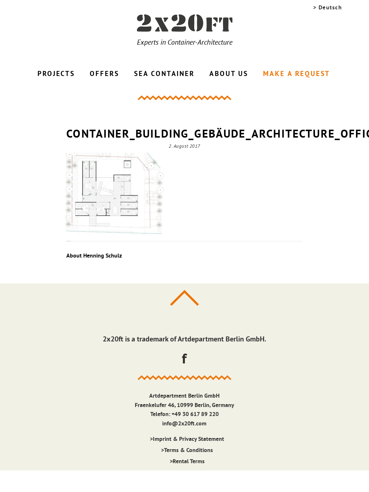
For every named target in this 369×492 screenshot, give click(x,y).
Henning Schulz (102, 255)
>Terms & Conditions (187, 450)
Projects (56, 73)
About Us (228, 73)
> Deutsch (327, 7)
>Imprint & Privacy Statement (187, 439)
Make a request (296, 73)
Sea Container (164, 73)
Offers (104, 73)
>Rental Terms (187, 461)
